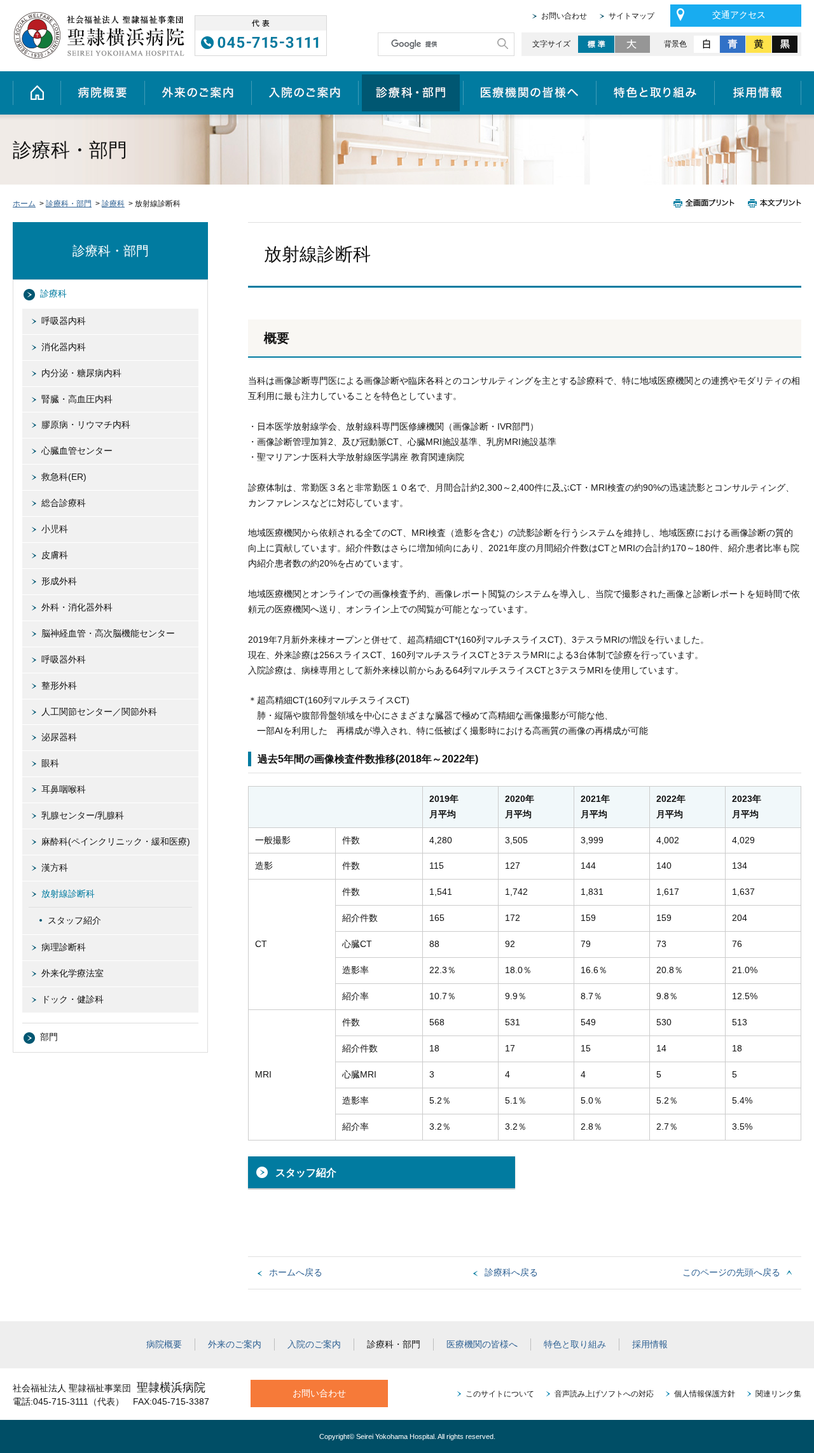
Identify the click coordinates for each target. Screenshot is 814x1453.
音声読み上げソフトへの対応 (604, 1393)
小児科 (54, 529)
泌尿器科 (59, 737)
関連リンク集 (778, 1393)
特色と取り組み (655, 93)
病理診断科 (63, 947)
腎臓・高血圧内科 (77, 399)
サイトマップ (631, 15)
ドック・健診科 (72, 999)
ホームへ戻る (295, 1272)
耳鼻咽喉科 (63, 789)
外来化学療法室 (72, 973)
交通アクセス (739, 15)
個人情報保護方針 (704, 1393)
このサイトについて (500, 1393)
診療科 (113, 203)
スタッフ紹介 (305, 1172)
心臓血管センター (77, 451)
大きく (633, 44)
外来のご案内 (197, 93)
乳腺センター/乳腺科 (82, 815)
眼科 (50, 763)
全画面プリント (707, 203)
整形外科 (59, 685)
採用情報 (758, 93)
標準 (596, 44)
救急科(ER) (63, 477)
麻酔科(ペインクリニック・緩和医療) (115, 841)
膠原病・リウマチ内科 (85, 424)
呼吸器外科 (63, 659)
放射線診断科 (68, 893)
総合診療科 (63, 503)
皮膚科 (54, 555)
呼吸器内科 (63, 321)
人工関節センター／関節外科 (99, 711)
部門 (49, 1037)
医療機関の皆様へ (529, 93)
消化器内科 (63, 347)
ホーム (36, 93)
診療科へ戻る (511, 1272)
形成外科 (59, 581)
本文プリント (771, 203)
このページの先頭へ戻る (731, 1272)
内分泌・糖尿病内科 (81, 373)
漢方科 (54, 867)
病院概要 (102, 93)
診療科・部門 (410, 93)
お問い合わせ (564, 15)
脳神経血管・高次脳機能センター (108, 633)
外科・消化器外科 (77, 607)
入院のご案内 (304, 93)
